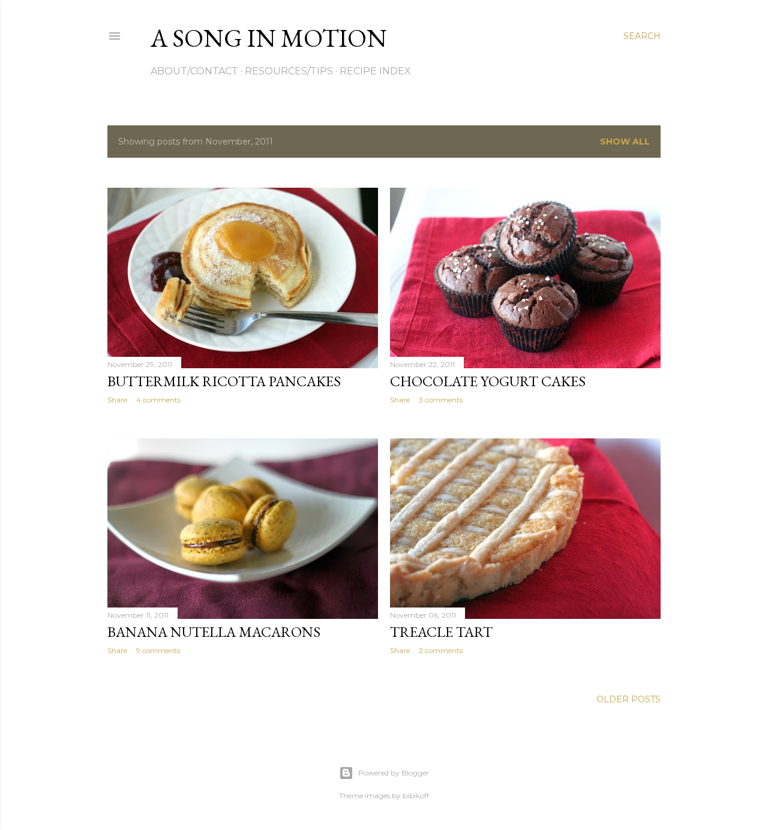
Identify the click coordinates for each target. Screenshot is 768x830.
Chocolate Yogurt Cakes (488, 381)
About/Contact (194, 71)
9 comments (158, 650)
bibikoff (416, 795)
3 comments (441, 399)
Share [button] (117, 399)
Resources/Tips (289, 71)
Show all (625, 141)
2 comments (441, 650)
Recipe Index (375, 71)
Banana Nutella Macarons (213, 631)
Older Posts (628, 699)
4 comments (158, 399)
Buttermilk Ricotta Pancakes (224, 381)
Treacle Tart (441, 631)
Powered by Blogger (393, 772)
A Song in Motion (269, 38)
